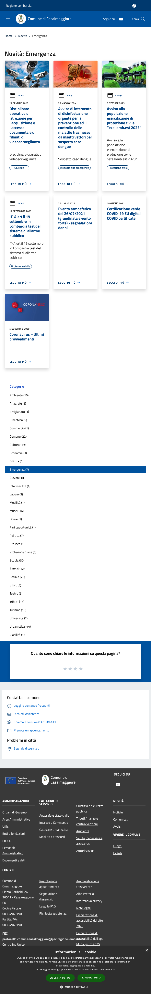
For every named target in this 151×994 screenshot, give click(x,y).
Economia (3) (18, 453)
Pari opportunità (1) (23, 527)
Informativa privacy (89, 900)
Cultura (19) (18, 444)
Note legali (83, 907)
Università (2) (19, 618)
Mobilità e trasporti (52, 836)
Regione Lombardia (18, 5)
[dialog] (75, 970)
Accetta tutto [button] (60, 977)
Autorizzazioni (85, 850)
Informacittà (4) (20, 486)
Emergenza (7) (19, 469)
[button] (75, 987)
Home (9, 35)
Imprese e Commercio (53, 822)
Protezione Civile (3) (23, 552)
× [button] (146, 950)
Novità (22, 35)
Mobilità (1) (17, 502)
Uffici (5, 826)
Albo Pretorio (85, 893)
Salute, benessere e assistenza (89, 841)
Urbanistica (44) (20, 626)
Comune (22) (18, 436)
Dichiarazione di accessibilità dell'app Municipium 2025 (89, 938)
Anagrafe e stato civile (54, 815)
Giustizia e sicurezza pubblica (89, 808)
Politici (6, 840)
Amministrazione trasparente (87, 884)
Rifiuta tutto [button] (91, 977)
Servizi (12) (17, 568)
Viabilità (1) (17, 634)
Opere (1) (16, 519)
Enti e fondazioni (13, 833)
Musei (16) (17, 510)
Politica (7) (17, 535)
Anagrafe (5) (18, 403)
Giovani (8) (17, 477)
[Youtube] (119, 18)
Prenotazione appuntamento (49, 884)
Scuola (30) (17, 560)
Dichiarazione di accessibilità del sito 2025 (89, 920)
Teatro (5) (16, 593)
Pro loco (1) (17, 543)
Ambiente (82, 831)
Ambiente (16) (19, 395)
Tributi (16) (17, 601)
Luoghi (117, 846)
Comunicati (120, 819)
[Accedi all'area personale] (134, 5)
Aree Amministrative (16, 819)
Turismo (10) (18, 610)
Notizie (118, 812)
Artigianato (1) (19, 411)
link (113, 969)
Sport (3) (15, 585)
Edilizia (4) (16, 461)
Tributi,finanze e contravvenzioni (87, 821)
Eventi (117, 853)
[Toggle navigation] (8, 18)
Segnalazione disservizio (48, 896)
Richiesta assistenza (52, 913)
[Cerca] (142, 19)
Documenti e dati (13, 860)
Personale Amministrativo (12, 850)
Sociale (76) (17, 576)
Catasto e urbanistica (53, 829)
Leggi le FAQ (47, 906)
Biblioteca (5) (18, 420)
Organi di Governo (14, 812)
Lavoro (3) (16, 494)
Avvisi (21, 95)
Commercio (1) (19, 428)
